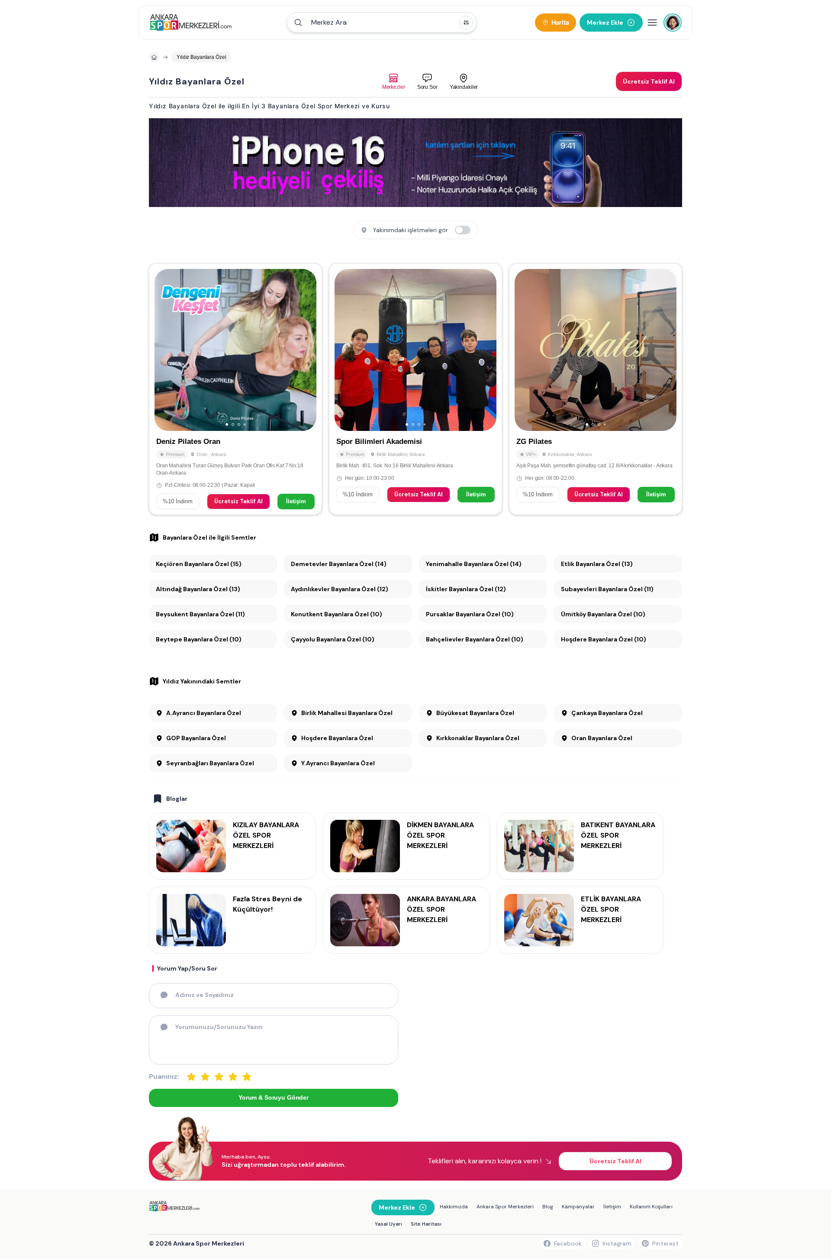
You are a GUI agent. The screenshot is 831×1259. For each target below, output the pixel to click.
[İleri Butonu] (165, 350)
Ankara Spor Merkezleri (505, 1206)
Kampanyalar (578, 1206)
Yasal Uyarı (388, 1223)
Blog (547, 1206)
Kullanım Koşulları (651, 1206)
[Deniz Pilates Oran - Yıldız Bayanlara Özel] (235, 389)
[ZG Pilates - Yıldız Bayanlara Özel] (595, 389)
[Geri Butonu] (306, 350)
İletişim (296, 501)
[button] (382, 22)
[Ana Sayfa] (190, 22)
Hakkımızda (454, 1206)
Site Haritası (426, 1223)
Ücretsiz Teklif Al (238, 501)
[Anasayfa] (154, 57)
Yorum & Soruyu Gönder (273, 1097)
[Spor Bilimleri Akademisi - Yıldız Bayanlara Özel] (415, 389)
